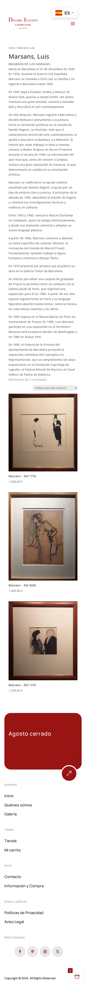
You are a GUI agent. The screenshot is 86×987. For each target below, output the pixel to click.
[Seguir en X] (57, 951)
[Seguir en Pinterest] (32, 951)
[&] (69, 781)
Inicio (12, 48)
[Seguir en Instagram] (45, 951)
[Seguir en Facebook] (20, 951)
